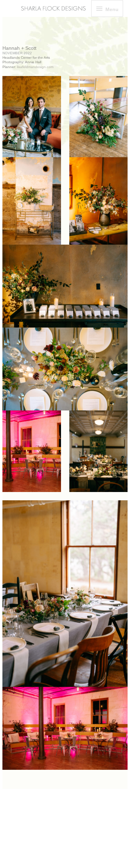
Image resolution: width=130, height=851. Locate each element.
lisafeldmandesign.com (35, 67)
